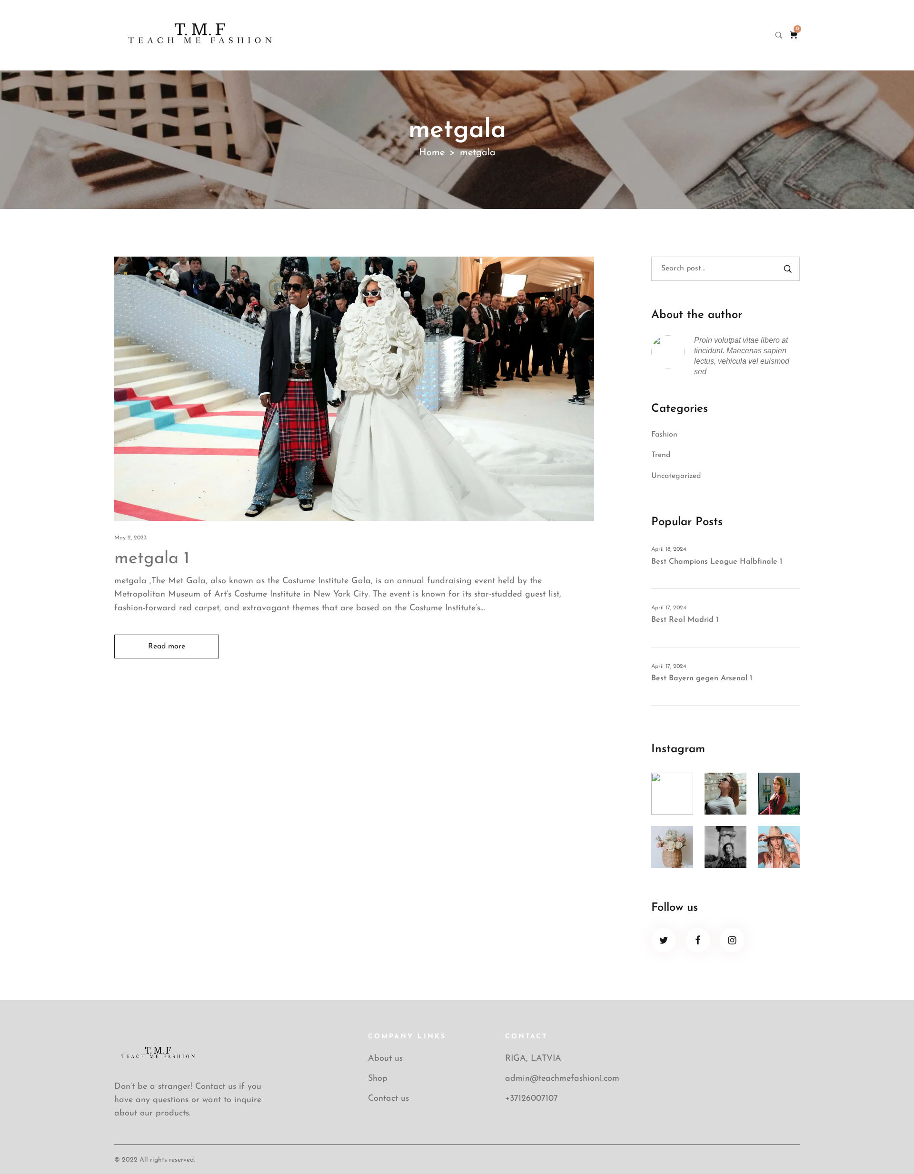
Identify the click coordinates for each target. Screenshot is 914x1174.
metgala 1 (151, 558)
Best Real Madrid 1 (684, 620)
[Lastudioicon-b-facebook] (698, 940)
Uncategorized (676, 476)
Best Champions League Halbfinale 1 (716, 562)
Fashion (664, 434)
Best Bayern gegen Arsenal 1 (701, 678)
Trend (660, 455)
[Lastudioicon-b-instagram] (732, 940)
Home (432, 153)
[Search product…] (779, 35)
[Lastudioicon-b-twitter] (663, 940)
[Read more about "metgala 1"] (354, 388)
